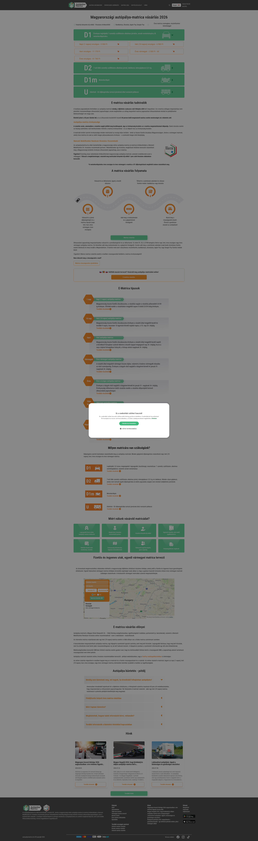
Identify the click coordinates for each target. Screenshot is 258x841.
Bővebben (154, 418)
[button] (129, 428)
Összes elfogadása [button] (129, 423)
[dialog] (129, 420)
